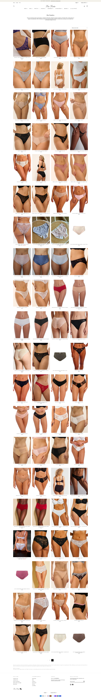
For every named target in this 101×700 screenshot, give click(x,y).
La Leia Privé (73, 8)
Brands (66, 8)
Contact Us (33, 681)
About (14, 2)
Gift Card (33, 684)
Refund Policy (15, 684)
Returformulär (34, 678)
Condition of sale (15, 678)
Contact (17, 2)
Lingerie (43, 8)
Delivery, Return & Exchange (17, 682)
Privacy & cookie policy (16, 681)
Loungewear (58, 8)
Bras (30, 8)
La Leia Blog (33, 685)
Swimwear (50, 8)
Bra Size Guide (34, 682)
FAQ (19, 2)
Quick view (22, 55)
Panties (36, 8)
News (25, 8)
